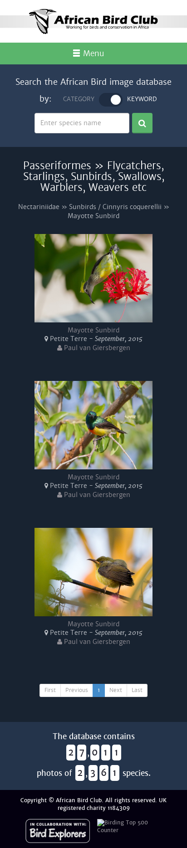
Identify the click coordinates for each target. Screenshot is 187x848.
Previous (76, 690)
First (50, 690)
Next (115, 690)
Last (137, 690)
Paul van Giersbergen (96, 348)
